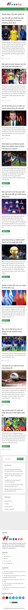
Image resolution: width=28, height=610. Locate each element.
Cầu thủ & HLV (8, 501)
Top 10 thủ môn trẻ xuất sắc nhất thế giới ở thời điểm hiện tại (13, 412)
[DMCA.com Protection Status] (13, 602)
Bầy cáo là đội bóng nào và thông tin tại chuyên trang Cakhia (12, 331)
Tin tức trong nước (9, 509)
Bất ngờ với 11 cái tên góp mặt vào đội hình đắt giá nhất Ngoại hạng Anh (14, 194)
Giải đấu (6, 503)
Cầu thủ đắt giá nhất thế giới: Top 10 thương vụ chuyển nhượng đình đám (13, 20)
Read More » (6, 183)
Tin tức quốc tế (7, 58)
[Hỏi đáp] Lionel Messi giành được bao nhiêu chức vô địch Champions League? (13, 146)
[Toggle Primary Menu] (25, 9)
